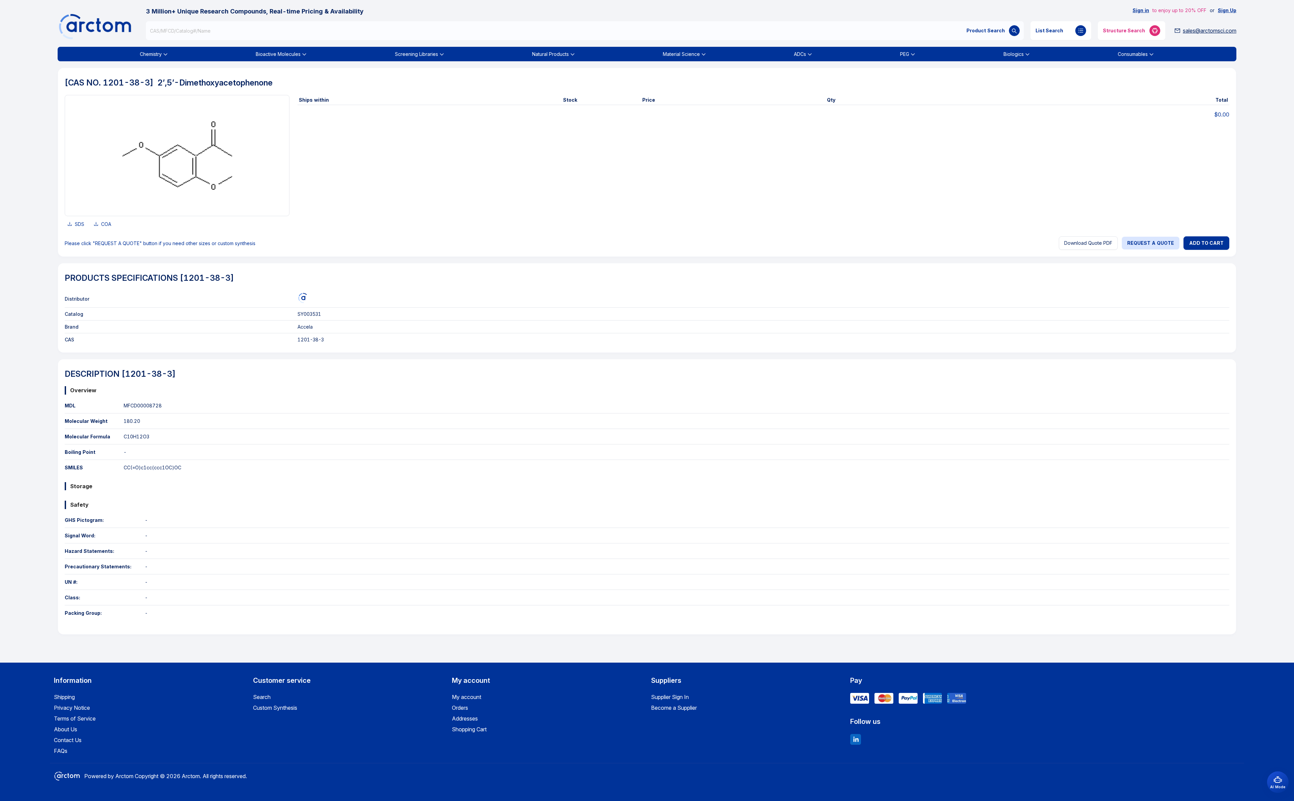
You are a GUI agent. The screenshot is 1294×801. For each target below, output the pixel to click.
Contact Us (68, 740)
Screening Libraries (416, 54)
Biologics (1014, 54)
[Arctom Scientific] (303, 298)
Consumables (1133, 54)
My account (466, 697)
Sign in (1141, 10)
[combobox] (585, 30)
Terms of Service (75, 718)
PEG (904, 54)
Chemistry (151, 54)
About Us (65, 729)
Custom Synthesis (275, 707)
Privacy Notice (72, 707)
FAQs (60, 750)
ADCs (800, 54)
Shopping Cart (469, 729)
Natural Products (550, 54)
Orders (460, 707)
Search (262, 697)
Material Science (681, 54)
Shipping (64, 697)
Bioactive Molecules (278, 54)
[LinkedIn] (855, 739)
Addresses (465, 718)
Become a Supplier (674, 707)
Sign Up (1227, 10)
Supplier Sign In (670, 697)
